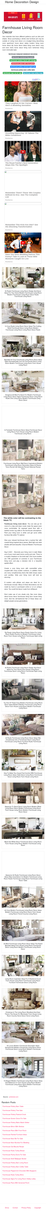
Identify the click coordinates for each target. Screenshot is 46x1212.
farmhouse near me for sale (12, 73)
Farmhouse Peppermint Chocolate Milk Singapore (19, 1171)
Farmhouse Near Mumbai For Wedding (16, 1142)
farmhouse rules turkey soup (33, 73)
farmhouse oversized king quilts (23, 57)
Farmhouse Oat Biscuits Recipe (13, 1146)
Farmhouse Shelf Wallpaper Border (14, 1159)
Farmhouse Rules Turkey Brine (13, 1175)
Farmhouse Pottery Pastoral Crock (14, 1114)
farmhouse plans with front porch (23, 63)
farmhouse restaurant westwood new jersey (23, 54)
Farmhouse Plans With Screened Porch (16, 1183)
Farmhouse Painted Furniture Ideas (15, 1134)
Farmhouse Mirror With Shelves (13, 1126)
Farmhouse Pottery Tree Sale (13, 1110)
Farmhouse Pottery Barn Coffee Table (15, 1167)
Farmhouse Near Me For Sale (13, 1138)
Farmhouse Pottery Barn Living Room (15, 1163)
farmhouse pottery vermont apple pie (23, 67)
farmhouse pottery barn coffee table (23, 70)
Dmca (7, 1208)
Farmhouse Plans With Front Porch (14, 1130)
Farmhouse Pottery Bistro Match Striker (16, 1122)
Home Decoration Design (22, 2)
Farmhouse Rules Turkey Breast (13, 1151)
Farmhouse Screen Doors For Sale (14, 1118)
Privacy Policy (26, 1208)
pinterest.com (13, 1097)
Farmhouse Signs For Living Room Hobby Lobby (19, 1179)
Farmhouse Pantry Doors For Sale (14, 1155)
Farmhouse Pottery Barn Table (13, 1106)
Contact (15, 1208)
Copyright (37, 1208)
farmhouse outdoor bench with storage (23, 60)
